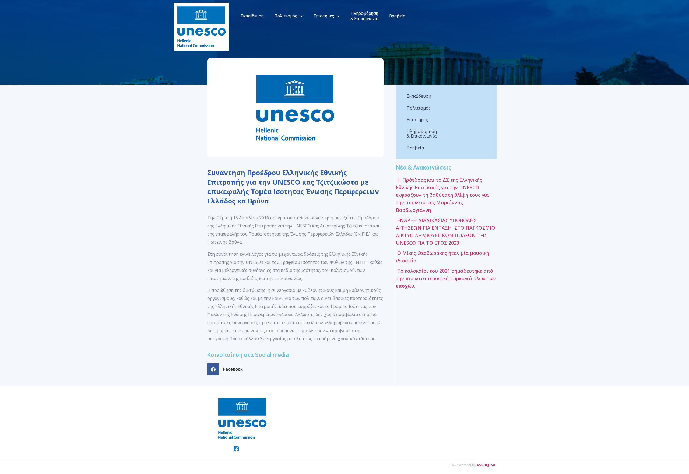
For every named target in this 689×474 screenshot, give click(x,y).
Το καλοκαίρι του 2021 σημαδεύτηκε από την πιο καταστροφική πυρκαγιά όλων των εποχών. (446, 278)
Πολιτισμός (285, 16)
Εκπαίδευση (252, 16)
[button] (227, 369)
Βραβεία (397, 16)
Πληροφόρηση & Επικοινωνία (364, 16)
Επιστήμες (324, 16)
